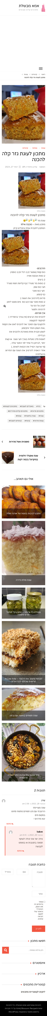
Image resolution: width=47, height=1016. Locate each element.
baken (42, 167)
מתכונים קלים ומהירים (18, 411)
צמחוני (34, 148)
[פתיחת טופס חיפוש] (4, 306)
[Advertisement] (23, 40)
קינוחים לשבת (16, 421)
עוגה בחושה (31, 416)
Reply (9, 824)
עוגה (42, 416)
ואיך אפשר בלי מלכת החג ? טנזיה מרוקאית (23, 776)
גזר (39, 406)
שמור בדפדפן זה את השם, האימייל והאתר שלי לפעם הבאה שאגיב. (38, 910)
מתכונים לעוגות (10, 406)
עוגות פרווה (39, 421)
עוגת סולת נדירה (23, 580)
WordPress (14, 1012)
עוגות (43, 148)
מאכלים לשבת (27, 406)
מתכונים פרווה (38, 411)
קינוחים (25, 148)
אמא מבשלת (29, 6)
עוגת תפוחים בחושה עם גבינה (23, 715)
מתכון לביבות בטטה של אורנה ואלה (23, 513)
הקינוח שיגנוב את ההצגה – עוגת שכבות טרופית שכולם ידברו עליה (23, 680)
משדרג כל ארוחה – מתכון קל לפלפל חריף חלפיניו (24, 613)
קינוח (28, 421)
